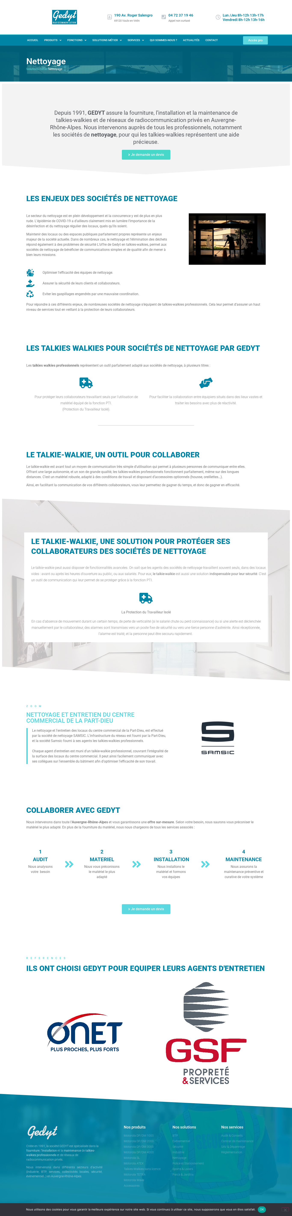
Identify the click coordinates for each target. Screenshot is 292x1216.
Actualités (191, 40)
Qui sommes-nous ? (163, 40)
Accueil (32, 40)
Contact (211, 40)
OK (262, 1209)
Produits (51, 40)
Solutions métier (105, 40)
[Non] (285, 1209)
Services (134, 40)
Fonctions (75, 40)
